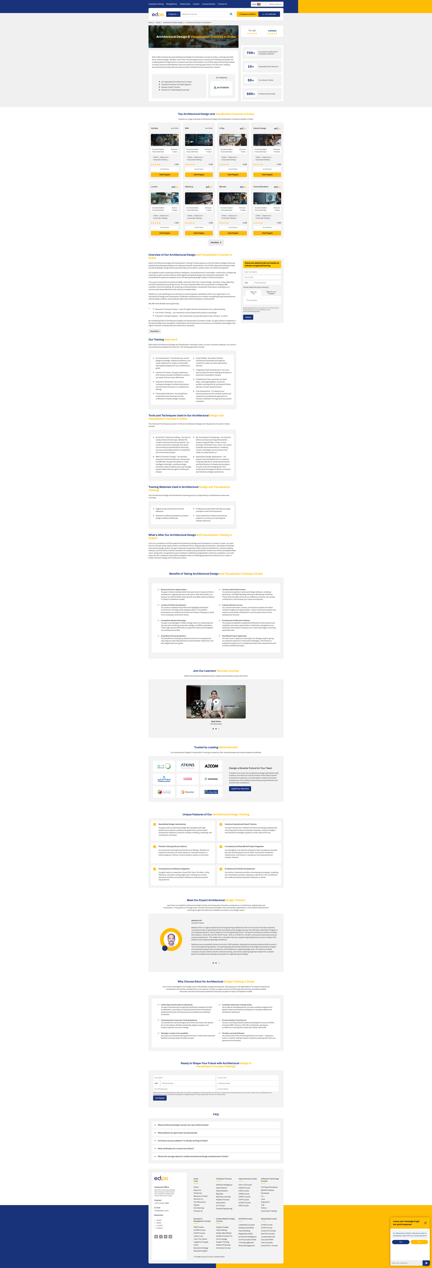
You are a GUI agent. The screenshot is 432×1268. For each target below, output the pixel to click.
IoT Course (220, 1206)
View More (215, 242)
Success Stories (208, 4)
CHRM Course (199, 1230)
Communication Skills (247, 1240)
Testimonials (185, 4)
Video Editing (221, 1230)
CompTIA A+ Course (269, 1246)
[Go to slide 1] (213, 728)
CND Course (243, 1206)
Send (426, 1263)
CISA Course (243, 1191)
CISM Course (243, 1194)
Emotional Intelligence (247, 1237)
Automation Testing (269, 1211)
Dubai (158, 22)
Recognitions (171, 4)
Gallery (196, 1205)
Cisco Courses (267, 1243)
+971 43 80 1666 (161, 1203)
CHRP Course (199, 1233)
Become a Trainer (201, 1196)
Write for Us (198, 1199)
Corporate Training (155, 4)
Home (150, 22)
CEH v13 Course (245, 1185)
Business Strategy (201, 1248)
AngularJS (265, 1202)
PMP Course (199, 1227)
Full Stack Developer (269, 1187)
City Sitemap (199, 1208)
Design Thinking (222, 1242)
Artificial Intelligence (224, 1185)
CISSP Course (244, 1188)
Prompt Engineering (224, 1209)
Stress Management (246, 1246)
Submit (248, 317)
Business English (200, 1251)
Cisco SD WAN (267, 1240)
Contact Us (222, 4)
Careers (196, 4)
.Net (262, 1205)
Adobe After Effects (224, 1233)
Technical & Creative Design (173, 22)
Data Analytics (222, 1191)
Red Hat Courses (268, 1234)
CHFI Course (243, 1200)
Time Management (246, 1243)
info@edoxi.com (161, 1211)
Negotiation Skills (245, 1234)
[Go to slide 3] (218, 728)
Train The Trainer (200, 1239)
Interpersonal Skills (246, 1228)
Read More (154, 331)
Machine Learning (223, 1197)
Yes (400, 1242)
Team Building (244, 1231)
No (419, 1242)
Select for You (253, 293)
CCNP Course (266, 1228)
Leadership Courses (246, 1225)
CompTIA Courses (268, 1231)
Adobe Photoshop (223, 1245)
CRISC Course (244, 1197)
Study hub (198, 1193)
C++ (263, 1196)
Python (264, 1208)
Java (263, 1199)
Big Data (219, 1194)
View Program (164, 175)
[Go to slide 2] (216, 728)
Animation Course (223, 1248)
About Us (197, 1190)
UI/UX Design (221, 1239)
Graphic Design (222, 1227)
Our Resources (200, 1202)
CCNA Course (266, 1225)
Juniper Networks (268, 1237)
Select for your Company (271, 292)
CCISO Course (244, 1203)
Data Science (221, 1188)
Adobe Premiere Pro (224, 1236)
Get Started (159, 1098)
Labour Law (198, 1236)
